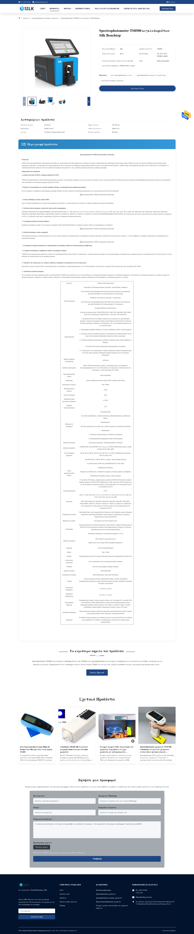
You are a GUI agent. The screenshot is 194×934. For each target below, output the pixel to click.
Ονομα (36, 807)
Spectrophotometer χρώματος (106, 894)
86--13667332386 (141, 890)
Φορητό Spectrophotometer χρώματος (108, 902)
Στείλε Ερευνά (97, 672)
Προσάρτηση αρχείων (42, 842)
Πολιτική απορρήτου (169, 930)
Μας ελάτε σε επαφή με (107, 8)
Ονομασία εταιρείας (107, 807)
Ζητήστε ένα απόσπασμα (137, 8)
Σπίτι (42, 8)
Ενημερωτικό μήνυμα (43, 819)
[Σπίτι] (19, 18)
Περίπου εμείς (82, 8)
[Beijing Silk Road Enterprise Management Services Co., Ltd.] (27, 8)
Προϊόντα (54, 8)
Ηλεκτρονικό (39, 795)
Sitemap (62, 905)
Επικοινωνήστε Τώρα (37, 760)
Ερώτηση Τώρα (167, 8)
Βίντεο (67, 8)
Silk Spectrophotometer (103, 890)
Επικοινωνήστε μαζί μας (68, 902)
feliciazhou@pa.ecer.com (41, 2)
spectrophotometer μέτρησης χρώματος (45, 18)
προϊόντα (26, 18)
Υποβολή (97, 859)
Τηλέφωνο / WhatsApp (107, 795)
